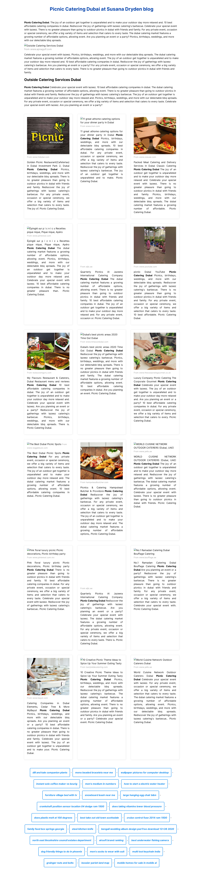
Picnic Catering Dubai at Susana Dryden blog (101, 9)
